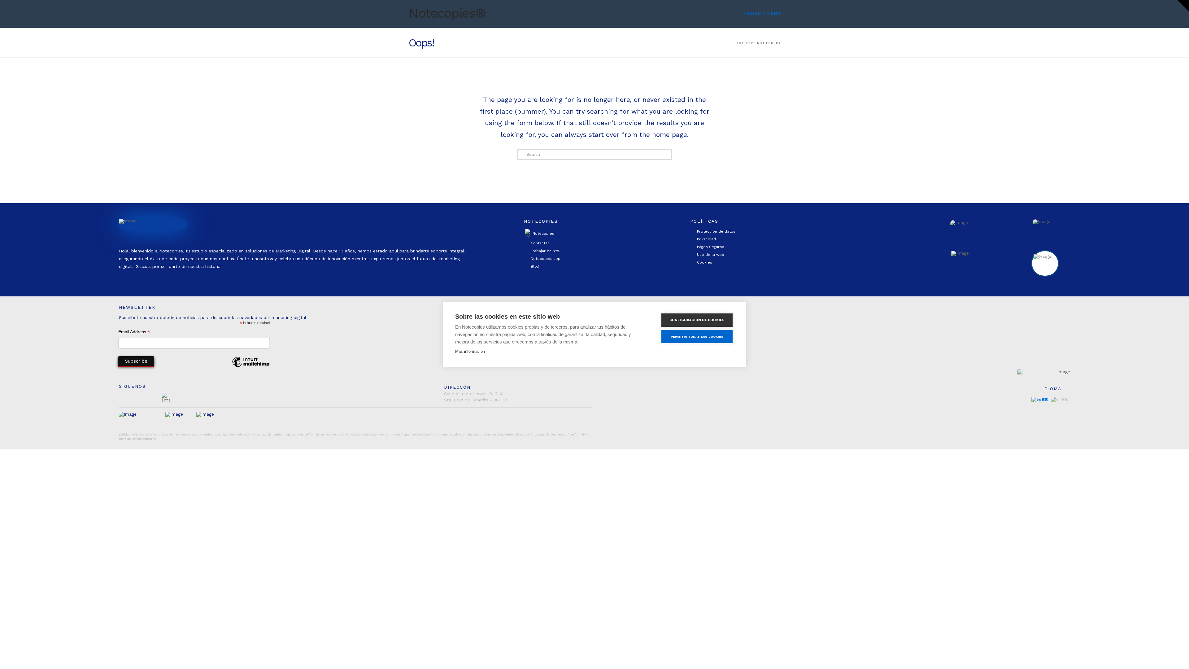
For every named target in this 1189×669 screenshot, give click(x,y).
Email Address (134, 332)
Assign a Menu (761, 13)
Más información (470, 351)
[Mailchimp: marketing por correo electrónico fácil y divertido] (251, 366)
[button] (1183, 6)
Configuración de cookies (697, 320)
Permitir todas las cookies (697, 336)
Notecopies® (447, 13)
